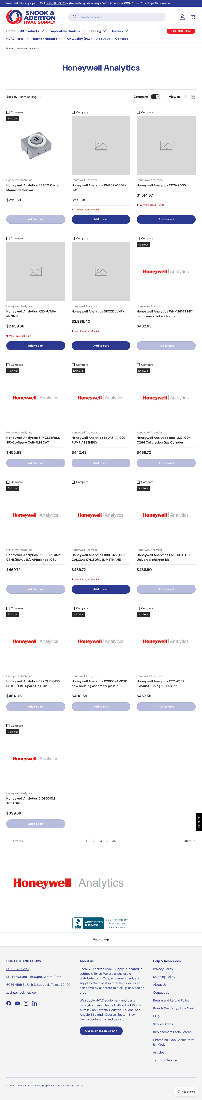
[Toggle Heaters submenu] (126, 31)
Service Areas (163, 1024)
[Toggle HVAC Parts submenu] (26, 38)
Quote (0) (199, 822)
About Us (103, 39)
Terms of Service (165, 1060)
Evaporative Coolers (64, 31)
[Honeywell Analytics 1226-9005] (166, 145)
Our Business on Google (101, 1031)
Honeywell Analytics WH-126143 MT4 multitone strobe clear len (165, 313)
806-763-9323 (55, 3)
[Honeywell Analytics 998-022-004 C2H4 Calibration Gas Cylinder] (166, 397)
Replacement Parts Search (172, 1032)
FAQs (157, 1016)
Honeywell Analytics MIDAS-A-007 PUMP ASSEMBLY (98, 440)
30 (114, 841)
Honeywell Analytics (28, 48)
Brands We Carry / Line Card (173, 1008)
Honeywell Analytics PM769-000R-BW (99, 187)
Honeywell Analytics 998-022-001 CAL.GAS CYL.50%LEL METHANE (98, 557)
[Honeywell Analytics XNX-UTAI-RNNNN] (35, 271)
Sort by (12, 97)
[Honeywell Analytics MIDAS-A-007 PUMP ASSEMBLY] (101, 397)
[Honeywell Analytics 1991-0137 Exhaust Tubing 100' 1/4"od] (166, 641)
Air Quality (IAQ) (79, 39)
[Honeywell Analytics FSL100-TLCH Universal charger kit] (166, 515)
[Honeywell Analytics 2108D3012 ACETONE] (35, 758)
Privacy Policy (163, 969)
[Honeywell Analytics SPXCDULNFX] (101, 271)
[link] (44, 841)
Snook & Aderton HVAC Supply (32, 1085)
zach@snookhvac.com (22, 992)
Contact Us (161, 992)
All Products (29, 31)
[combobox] (117, 17)
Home (10, 31)
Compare (141, 97)
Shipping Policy (164, 977)
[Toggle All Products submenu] (42, 31)
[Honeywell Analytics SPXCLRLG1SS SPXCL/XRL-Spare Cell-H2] (35, 641)
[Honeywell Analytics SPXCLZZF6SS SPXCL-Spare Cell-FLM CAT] (35, 397)
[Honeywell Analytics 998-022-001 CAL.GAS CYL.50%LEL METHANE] (101, 515)
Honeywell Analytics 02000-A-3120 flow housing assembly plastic (99, 683)
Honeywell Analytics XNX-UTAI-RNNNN (31, 313)
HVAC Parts (15, 39)
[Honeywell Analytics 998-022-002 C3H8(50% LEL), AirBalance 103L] (35, 515)
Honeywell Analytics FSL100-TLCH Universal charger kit (163, 557)
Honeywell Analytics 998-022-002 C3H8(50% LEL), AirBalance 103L (33, 557)
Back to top (101, 939)
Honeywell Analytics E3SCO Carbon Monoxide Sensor (34, 187)
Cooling (95, 31)
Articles (158, 1052)
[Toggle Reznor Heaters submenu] (60, 38)
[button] (193, 17)
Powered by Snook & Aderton (66, 1085)
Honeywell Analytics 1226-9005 (161, 185)
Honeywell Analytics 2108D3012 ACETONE (30, 800)
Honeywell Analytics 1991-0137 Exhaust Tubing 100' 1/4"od (160, 683)
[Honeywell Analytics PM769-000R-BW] (101, 145)
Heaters (117, 31)
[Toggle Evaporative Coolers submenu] (83, 31)
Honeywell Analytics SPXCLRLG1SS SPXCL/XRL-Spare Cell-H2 (33, 683)
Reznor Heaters (45, 39)
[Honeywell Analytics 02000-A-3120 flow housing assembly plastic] (101, 641)
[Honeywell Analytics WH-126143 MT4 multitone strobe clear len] (166, 271)
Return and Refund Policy (171, 1000)
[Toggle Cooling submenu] (104, 31)
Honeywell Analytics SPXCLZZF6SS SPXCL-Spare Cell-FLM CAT (33, 440)
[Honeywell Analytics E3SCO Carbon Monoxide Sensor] (35, 145)
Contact (121, 39)
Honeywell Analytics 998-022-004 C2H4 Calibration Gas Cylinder (164, 440)
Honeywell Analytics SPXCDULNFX (98, 311)
